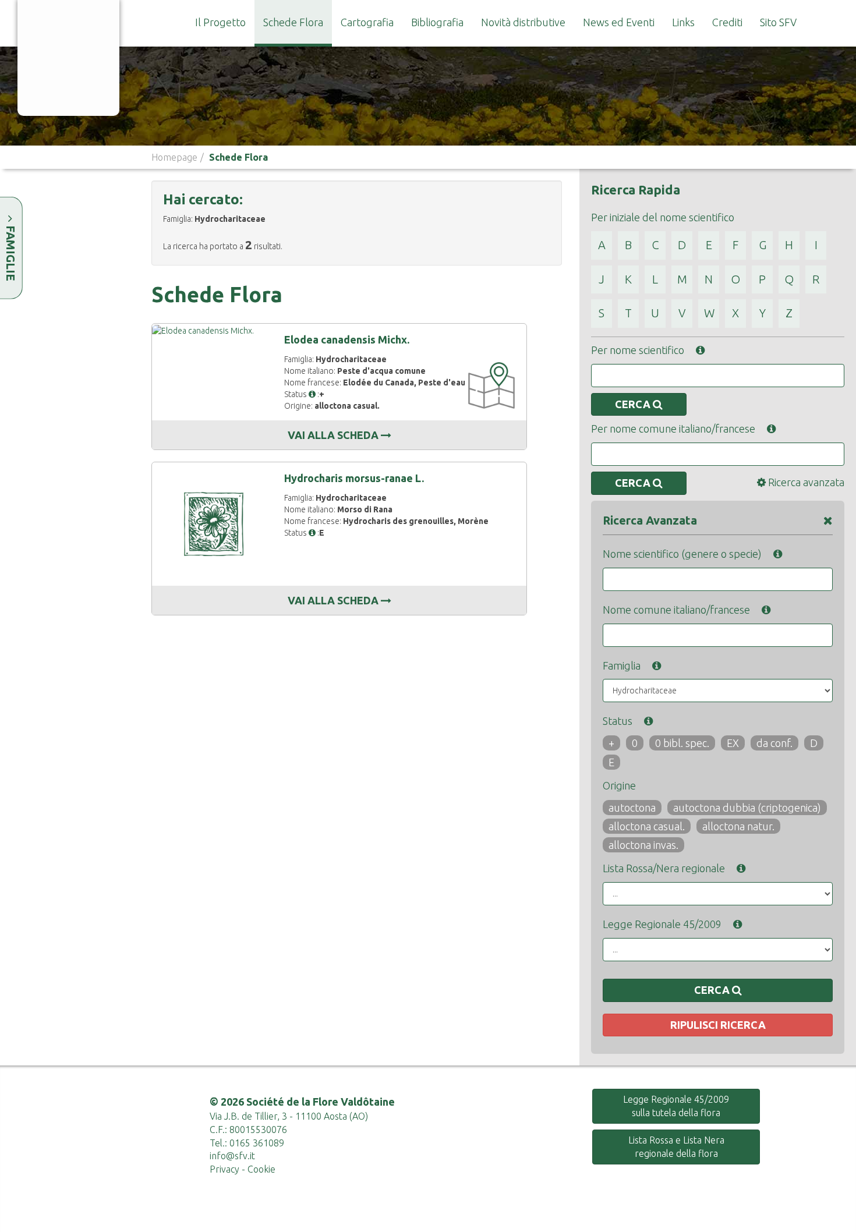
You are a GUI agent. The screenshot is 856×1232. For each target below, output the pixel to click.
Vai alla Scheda (334, 435)
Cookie (261, 1169)
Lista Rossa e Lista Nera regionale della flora (676, 1147)
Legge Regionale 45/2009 (662, 924)
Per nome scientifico (637, 350)
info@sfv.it (232, 1155)
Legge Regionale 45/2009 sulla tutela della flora (676, 1106)
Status (617, 721)
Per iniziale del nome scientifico (662, 217)
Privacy (224, 1169)
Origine (619, 785)
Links (683, 22)
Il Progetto (220, 22)
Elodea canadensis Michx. (346, 339)
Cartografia (367, 22)
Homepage (174, 157)
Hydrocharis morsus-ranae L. (354, 478)
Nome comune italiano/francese (676, 609)
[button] (312, 394)
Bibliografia (437, 22)
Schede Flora (293, 22)
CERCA (634, 404)
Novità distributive (523, 22)
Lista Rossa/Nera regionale (664, 868)
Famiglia (622, 665)
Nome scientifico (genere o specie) (682, 554)
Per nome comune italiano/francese (673, 428)
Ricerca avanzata (805, 482)
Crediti (727, 22)
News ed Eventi (619, 22)
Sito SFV (778, 22)
